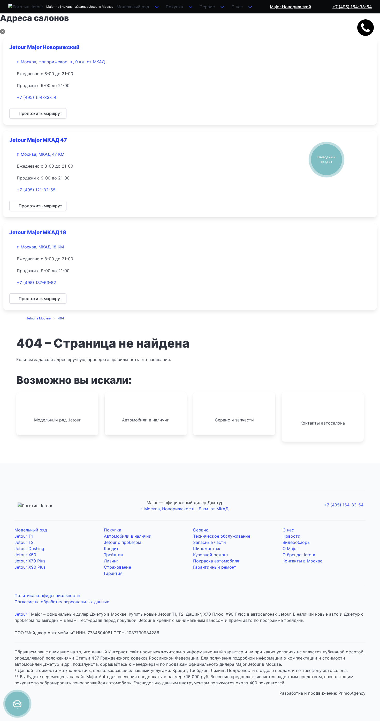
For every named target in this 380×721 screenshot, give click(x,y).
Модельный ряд (133, 6)
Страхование (117, 567)
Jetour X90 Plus (29, 567)
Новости (291, 536)
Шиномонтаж (206, 548)
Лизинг (111, 560)
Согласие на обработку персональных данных (61, 601)
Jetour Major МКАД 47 (38, 140)
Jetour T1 (23, 536)
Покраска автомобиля (216, 560)
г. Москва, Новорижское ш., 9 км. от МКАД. (61, 61)
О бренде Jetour (299, 554)
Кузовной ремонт (211, 554)
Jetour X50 (25, 554)
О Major (290, 548)
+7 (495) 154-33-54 (36, 97)
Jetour (20, 614)
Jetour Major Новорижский (44, 47)
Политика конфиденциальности (47, 595)
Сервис (207, 6)
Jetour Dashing (29, 548)
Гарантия (113, 573)
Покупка (174, 6)
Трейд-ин (113, 554)
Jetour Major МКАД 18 (37, 232)
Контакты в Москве (302, 560)
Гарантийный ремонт (214, 567)
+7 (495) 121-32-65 (36, 189)
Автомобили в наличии (127, 536)
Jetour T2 (24, 542)
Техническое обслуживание (221, 536)
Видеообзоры (296, 542)
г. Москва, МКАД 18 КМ (40, 246)
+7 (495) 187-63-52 (36, 282)
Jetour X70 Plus (29, 560)
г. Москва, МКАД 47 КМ (40, 154)
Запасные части (209, 542)
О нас (237, 6)
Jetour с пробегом (122, 542)
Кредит (111, 548)
